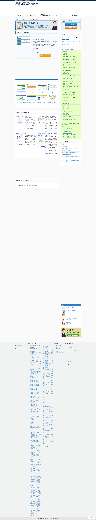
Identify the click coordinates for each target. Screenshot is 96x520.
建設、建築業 (45, 347)
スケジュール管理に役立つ (35, 360)
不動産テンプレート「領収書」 (48, 372)
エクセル (36, 183)
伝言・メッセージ (33, 398)
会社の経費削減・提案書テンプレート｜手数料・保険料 (35, 496)
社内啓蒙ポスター (33, 466)
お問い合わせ (71, 361)
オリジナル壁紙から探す (67, 133)
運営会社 (71, 358)
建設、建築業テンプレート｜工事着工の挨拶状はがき (48, 352)
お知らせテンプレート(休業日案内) (35, 364)
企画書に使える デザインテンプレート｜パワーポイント (35, 462)
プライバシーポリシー (73, 350)
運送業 (44, 397)
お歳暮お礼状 (33, 422)
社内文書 (32, 419)
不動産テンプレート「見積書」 (48, 381)
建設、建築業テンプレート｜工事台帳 (48, 359)
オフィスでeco (19, 345)
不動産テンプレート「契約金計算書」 (48, 392)
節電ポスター (33, 439)
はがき (19, 185)
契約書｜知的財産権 (34, 388)
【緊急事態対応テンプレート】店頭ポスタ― (35, 435)
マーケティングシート (34, 469)
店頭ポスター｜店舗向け (47, 417)
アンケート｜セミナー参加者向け (48, 435)
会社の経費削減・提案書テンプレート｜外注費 (35, 508)
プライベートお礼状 (34, 408)
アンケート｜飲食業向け (47, 430)
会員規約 (71, 355)
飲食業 (44, 403)
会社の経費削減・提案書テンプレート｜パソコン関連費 (35, 493)
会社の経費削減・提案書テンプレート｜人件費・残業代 (35, 477)
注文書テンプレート (34, 375)
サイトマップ (71, 364)
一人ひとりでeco (19, 348)
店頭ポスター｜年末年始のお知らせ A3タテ (48, 425)
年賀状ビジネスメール (34, 426)
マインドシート (33, 447)
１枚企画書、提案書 (34, 443)
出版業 (44, 410)
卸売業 (44, 398)
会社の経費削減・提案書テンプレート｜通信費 (35, 502)
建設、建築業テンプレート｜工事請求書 (48, 356)
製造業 (44, 399)
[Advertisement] (57, 10)
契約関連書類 (33, 351)
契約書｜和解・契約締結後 (35, 392)
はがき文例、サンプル (34, 397)
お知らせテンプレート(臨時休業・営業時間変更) (35, 372)
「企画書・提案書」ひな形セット (35, 446)
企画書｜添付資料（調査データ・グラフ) (35, 460)
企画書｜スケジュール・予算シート (35, 457)
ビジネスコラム (59, 345)
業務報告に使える (33, 396)
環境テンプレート (33, 512)
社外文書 (32, 421)
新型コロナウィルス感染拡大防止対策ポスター (35, 430)
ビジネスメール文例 (34, 400)
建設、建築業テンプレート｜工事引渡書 (48, 365)
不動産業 (44, 368)
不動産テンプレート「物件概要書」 (48, 395)
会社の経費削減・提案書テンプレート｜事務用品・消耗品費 (35, 488)
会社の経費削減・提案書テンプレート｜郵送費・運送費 (35, 474)
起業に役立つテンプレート (48, 436)
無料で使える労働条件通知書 (21, 116)
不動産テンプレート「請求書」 (48, 378)
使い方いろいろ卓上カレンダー (48, 440)
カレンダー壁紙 (46, 444)
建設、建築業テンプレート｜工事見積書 (48, 354)
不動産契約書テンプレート (48, 369)
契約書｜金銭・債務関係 (35, 394)
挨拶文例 (42, 183)
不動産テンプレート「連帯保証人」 (48, 385)
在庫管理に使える (33, 402)
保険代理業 (45, 401)
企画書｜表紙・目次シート (35, 448)
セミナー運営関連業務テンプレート (35, 442)
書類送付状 (32, 379)
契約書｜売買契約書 (34, 386)
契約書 (31, 350)
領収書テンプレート (34, 377)
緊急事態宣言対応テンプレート (35, 428)
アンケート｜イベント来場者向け (48, 432)
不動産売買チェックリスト (48, 393)
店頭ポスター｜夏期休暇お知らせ (48, 421)
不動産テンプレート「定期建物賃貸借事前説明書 (48, 376)
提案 (30, 185)
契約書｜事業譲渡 (33, 380)
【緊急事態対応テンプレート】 (35, 433)
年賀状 (31, 425)
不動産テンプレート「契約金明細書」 (48, 390)
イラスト (54, 183)
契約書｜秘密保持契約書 (35, 390)
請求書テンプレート (34, 354)
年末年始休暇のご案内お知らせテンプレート (35, 366)
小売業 (44, 402)
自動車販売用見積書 (46, 406)
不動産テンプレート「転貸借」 (48, 383)
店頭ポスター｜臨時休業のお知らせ (48, 414)
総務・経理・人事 (59, 352)
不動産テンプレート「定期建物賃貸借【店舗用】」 (48, 374)
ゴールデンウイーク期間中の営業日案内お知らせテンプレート (35, 369)
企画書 (48, 183)
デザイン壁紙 (45, 446)
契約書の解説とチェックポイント (35, 353)
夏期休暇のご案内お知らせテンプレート (35, 362)
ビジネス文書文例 (33, 404)
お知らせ (35, 185)
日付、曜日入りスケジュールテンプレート (35, 412)
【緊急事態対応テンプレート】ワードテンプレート (35, 437)
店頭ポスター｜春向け (47, 418)
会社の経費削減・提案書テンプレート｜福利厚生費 (35, 504)
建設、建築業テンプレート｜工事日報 (48, 361)
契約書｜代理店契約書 (34, 384)
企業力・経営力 (59, 350)
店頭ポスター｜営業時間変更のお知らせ (48, 416)
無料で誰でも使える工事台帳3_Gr (22, 133)
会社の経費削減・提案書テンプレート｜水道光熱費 (35, 491)
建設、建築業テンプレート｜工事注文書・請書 (48, 363)
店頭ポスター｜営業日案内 (48, 427)
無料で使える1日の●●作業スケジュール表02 (46, 116)
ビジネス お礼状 (33, 406)
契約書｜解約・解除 (34, 389)
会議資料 (32, 358)
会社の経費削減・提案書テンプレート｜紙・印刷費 (35, 482)
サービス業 (45, 405)
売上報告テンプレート (34, 515)
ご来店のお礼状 (46, 437)
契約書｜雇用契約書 (34, 381)
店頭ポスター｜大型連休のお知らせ (48, 429)
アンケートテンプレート (35, 357)
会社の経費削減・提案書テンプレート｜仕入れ (35, 506)
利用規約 (71, 353)
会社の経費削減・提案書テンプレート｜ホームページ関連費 (35, 484)
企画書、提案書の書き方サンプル (35, 465)
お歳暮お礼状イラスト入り (35, 423)
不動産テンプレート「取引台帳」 (48, 387)
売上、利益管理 (33, 401)
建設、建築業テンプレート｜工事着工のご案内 (48, 350)
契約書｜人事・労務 (34, 393)
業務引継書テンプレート (35, 348)
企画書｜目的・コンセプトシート (35, 453)
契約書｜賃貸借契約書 (34, 385)
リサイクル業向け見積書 (47, 407)
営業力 (57, 351)
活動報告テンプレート (34, 513)
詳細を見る (21, 127)
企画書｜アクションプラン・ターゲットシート (35, 455)
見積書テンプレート (34, 373)
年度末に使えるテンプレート (35, 417)
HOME (18, 19)
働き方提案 (32, 468)
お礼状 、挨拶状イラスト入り (35, 410)
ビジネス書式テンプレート (25, 19)
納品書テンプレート (34, 376)
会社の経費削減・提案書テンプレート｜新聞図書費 (35, 480)
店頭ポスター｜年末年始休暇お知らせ (48, 423)
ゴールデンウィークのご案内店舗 (48, 442)
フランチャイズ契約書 (47, 409)
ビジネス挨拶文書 (33, 405)
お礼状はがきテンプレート (23, 183)
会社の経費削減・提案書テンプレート (35, 471)
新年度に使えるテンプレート (35, 414)
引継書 (31, 418)
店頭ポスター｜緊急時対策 (48, 411)
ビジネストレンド (59, 347)
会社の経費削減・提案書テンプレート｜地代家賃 (35, 511)
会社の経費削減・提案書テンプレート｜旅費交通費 (35, 499)
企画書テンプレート (34, 356)
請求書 (25, 185)
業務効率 (58, 348)
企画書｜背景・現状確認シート (35, 451)
